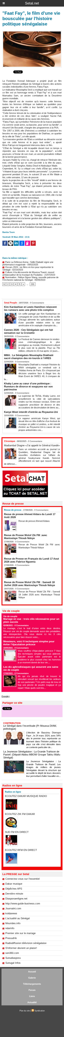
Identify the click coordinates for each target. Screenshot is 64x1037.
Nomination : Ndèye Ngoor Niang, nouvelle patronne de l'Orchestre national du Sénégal (30, 278)
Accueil (32, 971)
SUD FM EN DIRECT (17, 832)
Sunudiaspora (13, 958)
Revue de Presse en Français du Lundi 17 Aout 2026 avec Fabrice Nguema (31, 560)
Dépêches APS (13, 888)
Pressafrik (11, 938)
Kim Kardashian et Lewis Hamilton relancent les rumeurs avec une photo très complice (30, 308)
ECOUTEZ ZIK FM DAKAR (20, 814)
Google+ (5, 696)
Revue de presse (12, 510)
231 (32, 284)
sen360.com (12, 953)
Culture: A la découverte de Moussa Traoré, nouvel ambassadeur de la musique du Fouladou (28, 273)
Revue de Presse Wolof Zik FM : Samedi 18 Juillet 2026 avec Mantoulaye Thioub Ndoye (29, 584)
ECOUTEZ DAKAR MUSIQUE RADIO (26, 796)
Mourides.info (12, 923)
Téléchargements (32, 984)
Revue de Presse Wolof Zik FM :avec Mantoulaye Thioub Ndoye (25, 537)
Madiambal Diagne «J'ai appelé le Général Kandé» (32, 445)
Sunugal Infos (13, 962)
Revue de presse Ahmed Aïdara (34, 521)
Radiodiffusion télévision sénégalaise (25, 943)
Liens (32, 996)
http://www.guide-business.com (22, 903)
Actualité (32, 1002)
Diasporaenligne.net (16, 898)
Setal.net (32, 3)
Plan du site (24, 1011)
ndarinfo (9, 928)
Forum (32, 990)
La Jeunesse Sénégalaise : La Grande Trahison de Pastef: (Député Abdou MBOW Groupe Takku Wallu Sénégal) (31, 754)
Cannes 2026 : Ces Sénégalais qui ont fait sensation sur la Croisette (28, 331)
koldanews (11, 913)
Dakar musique (13, 883)
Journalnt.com (13, 908)
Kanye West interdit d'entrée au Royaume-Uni (31, 412)
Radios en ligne (13, 791)
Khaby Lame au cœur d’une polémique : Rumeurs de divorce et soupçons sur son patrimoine (28, 386)
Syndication (40, 1011)
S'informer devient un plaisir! (21, 948)
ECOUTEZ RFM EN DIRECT (21, 850)
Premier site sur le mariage (20, 933)
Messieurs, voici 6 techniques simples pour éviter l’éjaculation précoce (28, 643)
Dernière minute (14, 893)
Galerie (32, 977)
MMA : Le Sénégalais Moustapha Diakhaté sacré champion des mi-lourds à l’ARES (28, 357)
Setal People (10, 302)
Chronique (9, 441)
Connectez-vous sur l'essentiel (22, 878)
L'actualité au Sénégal (17, 918)
